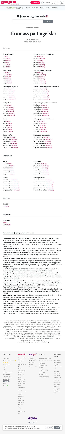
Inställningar (49, 427)
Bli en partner (7, 365)
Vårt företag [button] (7, 354)
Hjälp (4, 383)
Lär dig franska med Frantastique (21, 379)
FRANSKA (28, 8)
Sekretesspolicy (7, 377)
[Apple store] (48, 342)
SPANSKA (42, 8)
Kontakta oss (6, 374)
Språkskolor (42, 363)
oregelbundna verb (38, 336)
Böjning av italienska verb (36, 340)
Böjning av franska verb (32, 338)
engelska (43, 324)
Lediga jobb (6, 379)
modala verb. (50, 336)
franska (58, 324)
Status (5, 386)
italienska (6, 326)
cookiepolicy (36, 428)
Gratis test (35, 3)
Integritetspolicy (43, 370)
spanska (49, 324)
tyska (53, 324)
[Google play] (46, 342)
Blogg (4, 369)
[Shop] (56, 2)
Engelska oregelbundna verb (58, 367)
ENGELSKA (35, 8)
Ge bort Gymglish (8, 372)
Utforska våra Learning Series (22, 360)
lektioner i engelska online (51, 321)
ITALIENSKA (55, 8)
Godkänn (57, 427)
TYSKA (48, 8)
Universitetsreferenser (45, 361)
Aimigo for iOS (33, 367)
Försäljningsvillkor (44, 376)
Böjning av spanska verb (47, 338)
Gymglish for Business (45, 358)
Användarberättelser (9, 361)
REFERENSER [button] (42, 354)
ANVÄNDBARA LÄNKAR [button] (57, 355)
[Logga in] (62, 2)
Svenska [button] (47, 3)
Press (4, 367)
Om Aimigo (6, 358)
